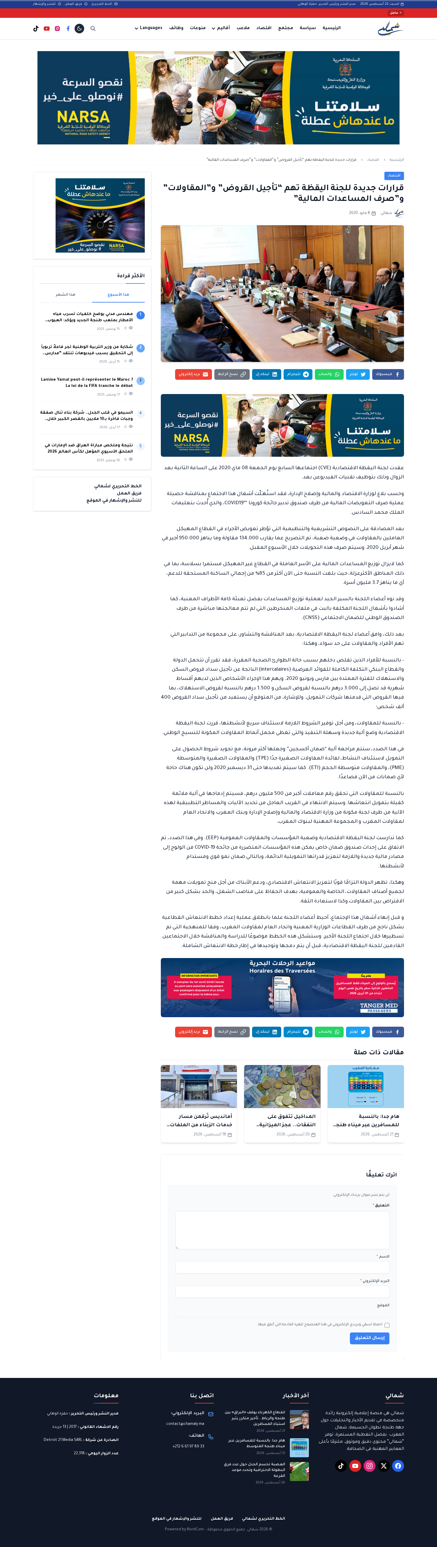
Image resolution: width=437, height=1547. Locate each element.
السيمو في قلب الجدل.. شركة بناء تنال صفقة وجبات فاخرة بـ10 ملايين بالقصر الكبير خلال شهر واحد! (86, 416)
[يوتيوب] (47, 28)
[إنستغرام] (57, 28)
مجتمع (285, 28)
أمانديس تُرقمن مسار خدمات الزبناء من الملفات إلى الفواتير (201, 1125)
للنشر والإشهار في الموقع (114, 501)
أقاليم (223, 28)
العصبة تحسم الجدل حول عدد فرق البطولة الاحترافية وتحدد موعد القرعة (254, 1470)
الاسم (383, 1257)
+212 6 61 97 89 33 (188, 1447)
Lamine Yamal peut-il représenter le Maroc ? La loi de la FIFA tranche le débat (87, 383)
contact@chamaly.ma (185, 1424)
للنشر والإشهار (44, 4)
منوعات (198, 28)
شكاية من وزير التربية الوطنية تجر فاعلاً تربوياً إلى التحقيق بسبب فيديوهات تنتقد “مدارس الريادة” (87, 351)
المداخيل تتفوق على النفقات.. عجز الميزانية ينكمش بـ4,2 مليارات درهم (284, 1125)
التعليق (381, 1206)
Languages (151, 28)
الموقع (383, 1306)
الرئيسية (332, 28)
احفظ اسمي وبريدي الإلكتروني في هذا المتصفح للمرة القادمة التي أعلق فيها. (319, 1325)
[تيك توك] (36, 28)
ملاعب (243, 28)
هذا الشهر (66, 295)
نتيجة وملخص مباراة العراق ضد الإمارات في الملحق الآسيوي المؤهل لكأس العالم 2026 (89, 448)
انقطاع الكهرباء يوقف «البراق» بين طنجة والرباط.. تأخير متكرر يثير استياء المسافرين (255, 1418)
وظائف (176, 28)
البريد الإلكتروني (374, 1281)
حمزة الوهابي (57, 1414)
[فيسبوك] (68, 28)
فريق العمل (74, 4)
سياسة (308, 28)
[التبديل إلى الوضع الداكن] (79, 28)
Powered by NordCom (184, 1530)
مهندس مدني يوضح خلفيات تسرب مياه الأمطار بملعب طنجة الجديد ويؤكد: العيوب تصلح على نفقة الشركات (90, 318)
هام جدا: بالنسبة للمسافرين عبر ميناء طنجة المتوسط (366, 1125)
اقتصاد (263, 28)
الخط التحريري (102, 4)
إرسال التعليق (370, 1338)
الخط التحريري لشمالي (118, 486)
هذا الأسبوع (118, 295)
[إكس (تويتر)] (384, 1466)
